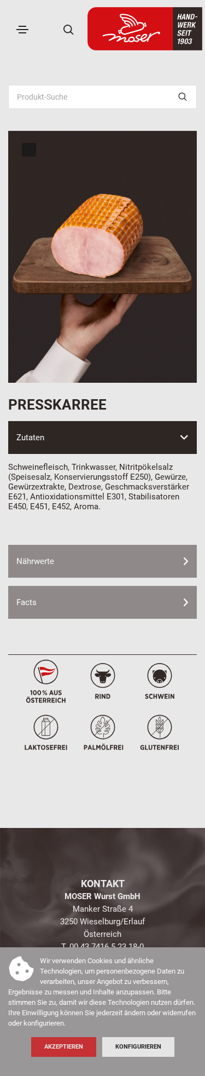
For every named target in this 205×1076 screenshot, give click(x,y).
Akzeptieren (63, 1046)
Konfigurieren (138, 1046)
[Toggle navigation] (22, 29)
